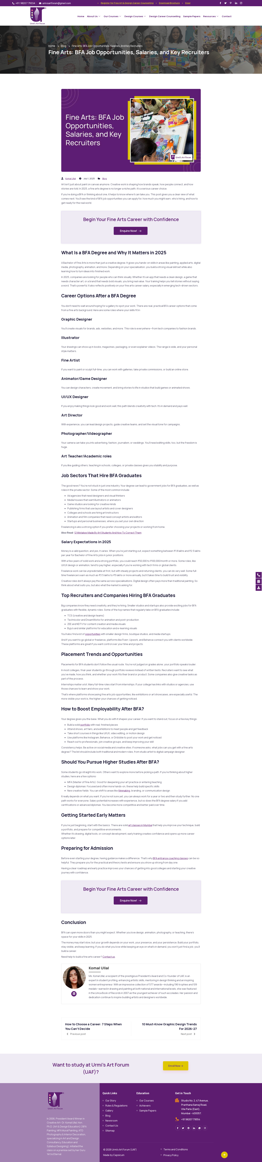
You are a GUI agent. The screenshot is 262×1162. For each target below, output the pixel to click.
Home (80, 16)
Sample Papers (191, 16)
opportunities (92, 634)
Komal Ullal (70, 178)
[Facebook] (220, 3)
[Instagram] (241, 3)
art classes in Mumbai (140, 825)
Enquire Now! (128, 231)
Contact (227, 16)
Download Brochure (155, 3)
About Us (92, 16)
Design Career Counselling (164, 16)
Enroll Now (174, 1065)
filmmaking (124, 790)
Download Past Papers (183, 3)
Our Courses (111, 16)
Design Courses (133, 16)
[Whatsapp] (199, 1128)
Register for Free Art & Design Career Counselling (113, 3)
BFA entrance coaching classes (170, 858)
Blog (104, 178)
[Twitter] (225, 3)
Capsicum (118, 1155)
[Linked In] (193, 1128)
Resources (209, 16)
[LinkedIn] (236, 3)
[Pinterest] (231, 3)
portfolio (85, 724)
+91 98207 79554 (190, 1119)
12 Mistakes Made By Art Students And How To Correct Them (107, 532)
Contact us (108, 956)
